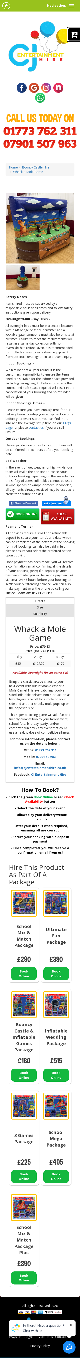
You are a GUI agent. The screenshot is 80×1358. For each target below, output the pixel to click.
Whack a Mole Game (28, 172)
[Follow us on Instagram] (46, 87)
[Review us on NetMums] (58, 87)
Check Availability (61, 516)
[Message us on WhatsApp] (40, 97)
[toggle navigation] (71, 6)
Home (13, 167)
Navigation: (56, 5)
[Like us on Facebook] (22, 87)
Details (40, 601)
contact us (36, 427)
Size (40, 607)
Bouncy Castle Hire (35, 167)
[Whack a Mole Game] (40, 228)
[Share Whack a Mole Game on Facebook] (23, 503)
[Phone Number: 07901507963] (40, 144)
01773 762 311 (45, 750)
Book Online (26, 514)
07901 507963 (46, 757)
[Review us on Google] (34, 87)
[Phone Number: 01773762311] (40, 131)
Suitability (40, 614)
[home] (6, 5)
